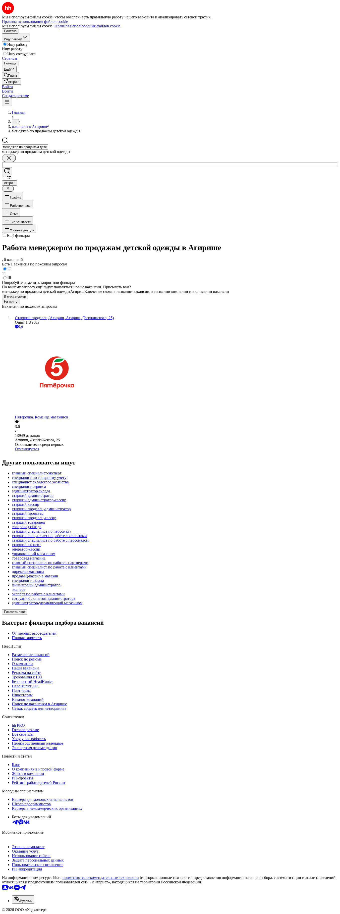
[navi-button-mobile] (7, 102)
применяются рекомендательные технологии (100, 877)
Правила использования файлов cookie (87, 26)
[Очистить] (9, 158)
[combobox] (25, 147)
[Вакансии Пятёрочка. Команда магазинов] (175, 372)
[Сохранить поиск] (7, 171)
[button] (7, 87)
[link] (10, 75)
